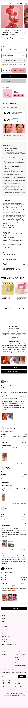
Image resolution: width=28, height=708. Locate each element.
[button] (14, 35)
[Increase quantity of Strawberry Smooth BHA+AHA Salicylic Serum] (9, 70)
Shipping (17, 657)
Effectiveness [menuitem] (6, 334)
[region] (14, 360)
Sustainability (11, 269)
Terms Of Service (15, 695)
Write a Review (17, 372)
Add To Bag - (19, 70)
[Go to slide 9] (18, 313)
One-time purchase (8, 55)
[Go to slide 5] (14, 313)
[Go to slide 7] (16, 313)
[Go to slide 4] (13, 313)
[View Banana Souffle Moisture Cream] (7, 288)
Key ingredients (10, 254)
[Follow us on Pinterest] (12, 683)
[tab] (6, 107)
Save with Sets (6, 87)
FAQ (5, 264)
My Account (4, 634)
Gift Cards (4, 639)
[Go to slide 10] (19, 313)
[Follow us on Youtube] (19, 683)
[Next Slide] (26, 360)
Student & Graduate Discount (9, 644)
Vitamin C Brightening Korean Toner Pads (21, 298)
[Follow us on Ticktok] (16, 683)
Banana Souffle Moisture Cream (6, 298)
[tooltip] (18, 341)
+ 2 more (11, 545)
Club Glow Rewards (6, 636)
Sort (14, 377)
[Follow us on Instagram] (3, 683)
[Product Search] (23, 3)
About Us (4, 618)
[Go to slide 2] (11, 313)
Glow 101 (4, 654)
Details (7, 201)
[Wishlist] (21, 4)
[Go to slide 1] (10, 313)
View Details (21, 38)
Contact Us (17, 652)
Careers (3, 621)
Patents (23, 695)
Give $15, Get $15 (6, 642)
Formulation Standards (7, 624)
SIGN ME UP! (22, 676)
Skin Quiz (4, 652)
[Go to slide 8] (17, 313)
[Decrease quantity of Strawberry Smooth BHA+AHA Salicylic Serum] (4, 70)
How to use (10, 260)
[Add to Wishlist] (3, 284)
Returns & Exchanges (20, 654)
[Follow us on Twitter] (9, 683)
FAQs (16, 662)
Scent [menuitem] (19, 334)
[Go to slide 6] (15, 313)
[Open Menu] (1, 3)
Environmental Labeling (20, 665)
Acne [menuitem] (24, 334)
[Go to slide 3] (12, 313)
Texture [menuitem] (13, 334)
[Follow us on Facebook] (6, 683)
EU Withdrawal (18, 660)
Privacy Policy (7, 695)
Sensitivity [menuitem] (14, 337)
